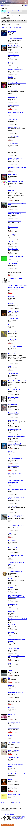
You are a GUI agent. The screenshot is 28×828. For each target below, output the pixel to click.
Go (17, 24)
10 (16, 27)
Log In (26, 5)
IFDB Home (3, 813)
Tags (9, 12)
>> (17, 27)
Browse (2, 5)
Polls (12, 10)
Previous (3, 27)
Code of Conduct (14, 813)
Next (20, 27)
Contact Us (8, 813)
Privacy (2, 814)
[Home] (14, 2)
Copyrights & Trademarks (9, 814)
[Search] (22, 5)
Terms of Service (21, 813)
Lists (8, 10)
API (15, 814)
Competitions (18, 10)
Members (4, 12)
